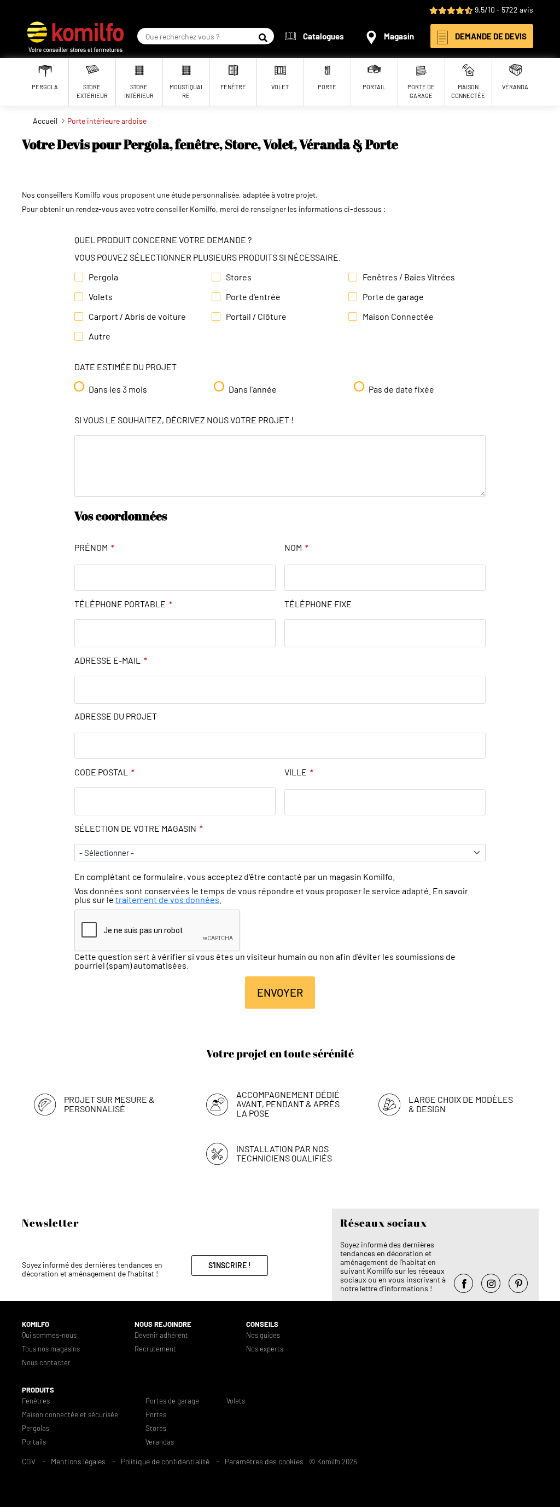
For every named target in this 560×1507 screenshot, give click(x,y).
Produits (38, 1390)
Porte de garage (393, 296)
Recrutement (155, 1349)
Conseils (262, 1324)
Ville (298, 772)
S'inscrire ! (229, 1265)
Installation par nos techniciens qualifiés (284, 1153)
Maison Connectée (398, 316)
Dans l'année (253, 389)
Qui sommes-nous (49, 1335)
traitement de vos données (167, 899)
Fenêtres (36, 1401)
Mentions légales (78, 1461)
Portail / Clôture (256, 316)
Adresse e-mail (110, 660)
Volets (101, 296)
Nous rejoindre (163, 1324)
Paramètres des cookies (264, 1461)
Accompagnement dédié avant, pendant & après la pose (288, 1103)
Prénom (94, 547)
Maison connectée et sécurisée (70, 1415)
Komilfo (35, 1324)
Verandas (159, 1442)
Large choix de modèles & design (461, 1104)
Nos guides (263, 1335)
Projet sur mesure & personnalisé (109, 1104)
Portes (155, 1415)
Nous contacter (46, 1363)
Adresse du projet (115, 716)
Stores (239, 277)
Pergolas (35, 1428)
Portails (34, 1442)
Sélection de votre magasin (138, 828)
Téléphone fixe (318, 604)
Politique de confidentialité (165, 1461)
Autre (99, 336)
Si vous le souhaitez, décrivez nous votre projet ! (184, 420)
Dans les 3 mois (118, 389)
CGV (29, 1461)
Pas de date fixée (401, 389)
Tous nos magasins (51, 1349)
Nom (296, 547)
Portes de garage (172, 1401)
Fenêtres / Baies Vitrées (409, 277)
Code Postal (104, 772)
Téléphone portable (123, 604)
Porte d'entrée (253, 296)
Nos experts (264, 1349)
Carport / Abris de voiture (137, 316)
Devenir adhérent (161, 1335)
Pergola (103, 277)
